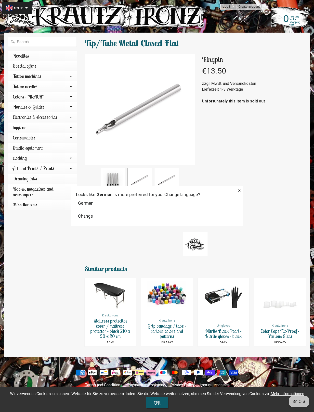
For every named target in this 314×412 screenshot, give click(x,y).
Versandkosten (243, 83)
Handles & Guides (28, 107)
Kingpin (212, 59)
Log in (227, 6)
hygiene (19, 127)
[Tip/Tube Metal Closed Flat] (113, 180)
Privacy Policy (182, 385)
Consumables (24, 138)
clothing (20, 158)
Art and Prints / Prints (33, 168)
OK (157, 403)
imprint (205, 385)
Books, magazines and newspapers (33, 192)
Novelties (21, 56)
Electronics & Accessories (35, 117)
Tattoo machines (27, 76)
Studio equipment (28, 148)
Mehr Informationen (287, 393)
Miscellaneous (25, 205)
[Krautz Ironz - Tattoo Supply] (106, 16)
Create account (249, 6)
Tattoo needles (25, 86)
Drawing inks (25, 179)
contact (222, 385)
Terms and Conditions (103, 385)
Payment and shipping (146, 385)
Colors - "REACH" (28, 97)
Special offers (24, 66)
